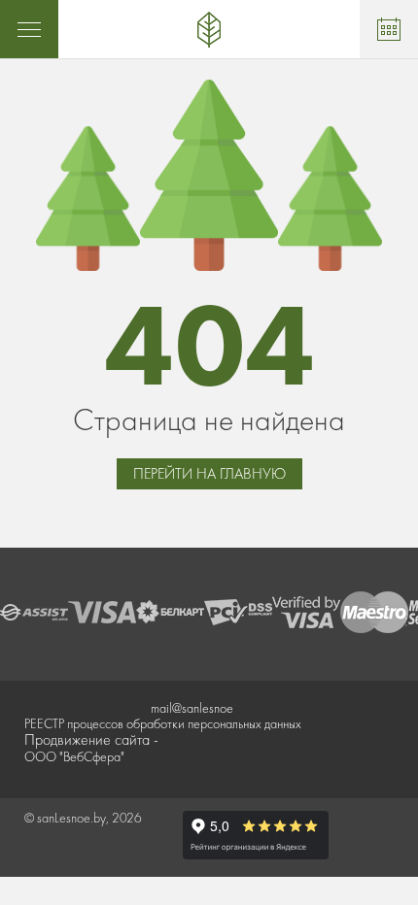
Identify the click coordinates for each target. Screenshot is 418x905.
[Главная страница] (209, 29)
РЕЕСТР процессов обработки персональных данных (162, 723)
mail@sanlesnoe (192, 708)
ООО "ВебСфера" (74, 756)
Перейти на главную (209, 473)
